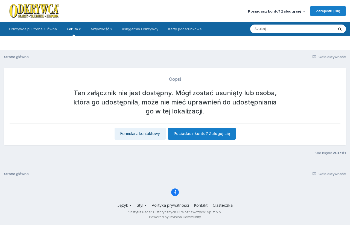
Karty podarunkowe (185, 29)
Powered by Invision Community (175, 217)
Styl (140, 205)
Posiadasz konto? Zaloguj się (275, 11)
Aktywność (100, 29)
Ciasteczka (223, 205)
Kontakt (201, 205)
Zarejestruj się (328, 11)
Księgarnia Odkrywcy (140, 29)
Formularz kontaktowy (140, 133)
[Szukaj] (340, 29)
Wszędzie (318, 29)
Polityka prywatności (170, 205)
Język (123, 205)
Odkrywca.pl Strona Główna (33, 29)
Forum (73, 29)
